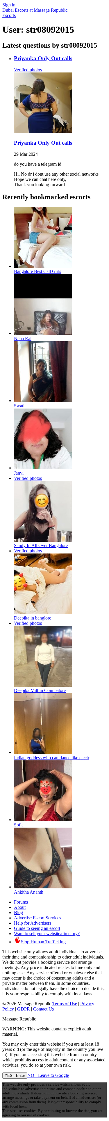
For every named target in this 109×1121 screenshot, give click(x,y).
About (20, 907)
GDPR (23, 1008)
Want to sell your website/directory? (47, 933)
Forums (21, 901)
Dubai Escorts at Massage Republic (34, 10)
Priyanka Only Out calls (43, 58)
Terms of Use (64, 1003)
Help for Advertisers (32, 923)
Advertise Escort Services (37, 917)
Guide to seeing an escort (37, 928)
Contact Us (43, 1008)
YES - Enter (15, 1075)
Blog (18, 912)
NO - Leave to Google (48, 1075)
